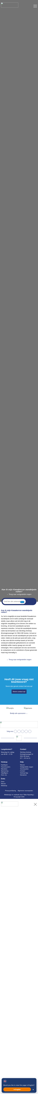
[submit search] (22, 602)
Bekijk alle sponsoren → (19, 713)
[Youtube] (26, 731)
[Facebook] (15, 731)
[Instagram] (19, 731)
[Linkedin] (22, 731)
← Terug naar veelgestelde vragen (19, 594)
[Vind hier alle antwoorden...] (14, 601)
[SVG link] (35, 6)
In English (17, 1089)
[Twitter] (29, 731)
